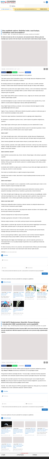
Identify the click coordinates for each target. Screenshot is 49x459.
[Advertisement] (24, 19)
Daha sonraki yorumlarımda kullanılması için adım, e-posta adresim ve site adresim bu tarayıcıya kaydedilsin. (23, 270)
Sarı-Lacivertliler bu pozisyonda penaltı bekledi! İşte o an (26, 9)
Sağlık (9, 34)
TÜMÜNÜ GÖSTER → (44, 9)
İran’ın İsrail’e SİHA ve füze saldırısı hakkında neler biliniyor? (42, 429)
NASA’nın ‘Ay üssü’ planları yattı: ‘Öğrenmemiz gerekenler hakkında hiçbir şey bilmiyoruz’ (6, 431)
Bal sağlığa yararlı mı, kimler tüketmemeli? (6, 293)
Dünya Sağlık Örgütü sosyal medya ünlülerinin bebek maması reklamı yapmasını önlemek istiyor (18, 295)
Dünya (9, 325)
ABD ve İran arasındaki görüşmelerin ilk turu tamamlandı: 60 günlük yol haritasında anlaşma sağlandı (30, 431)
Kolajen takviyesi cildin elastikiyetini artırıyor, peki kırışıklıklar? (42, 293)
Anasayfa (5, 34)
